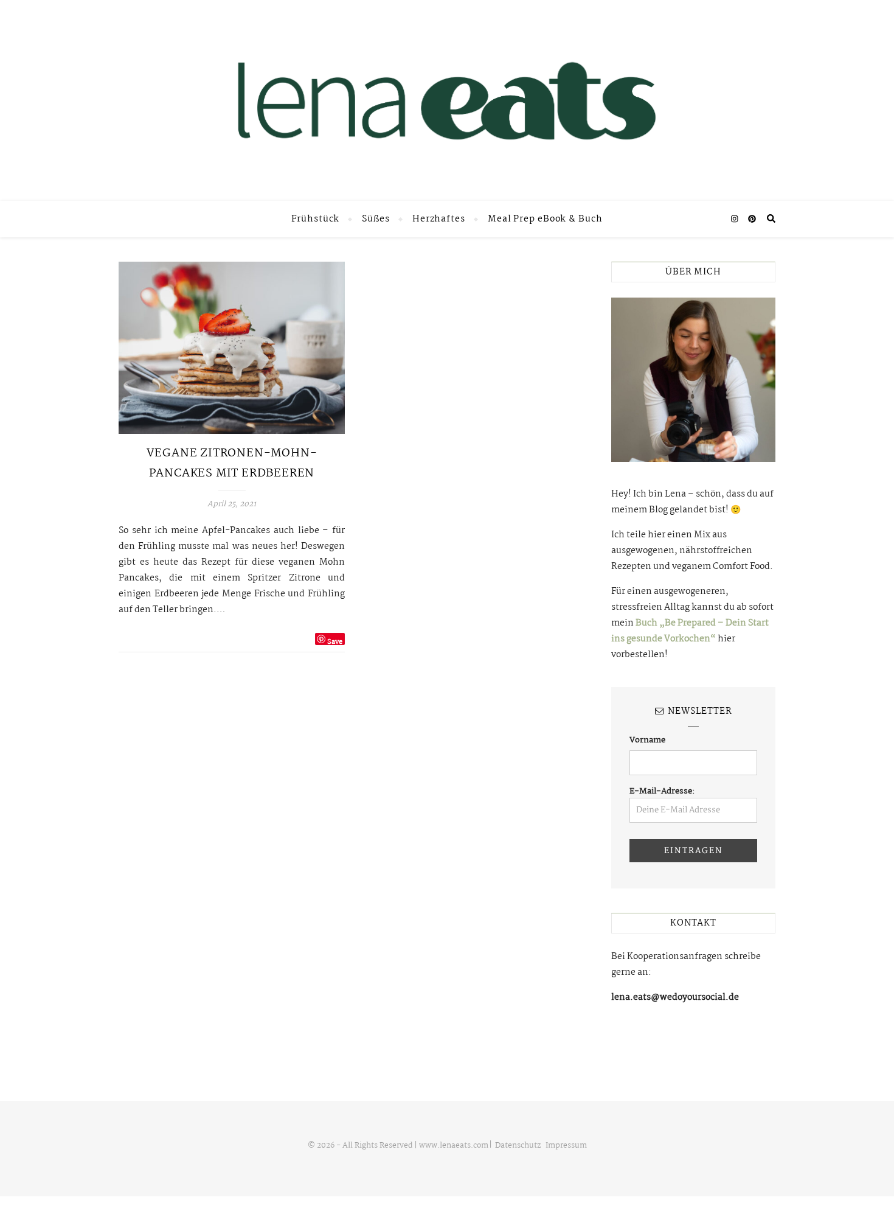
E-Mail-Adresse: (662, 791)
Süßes (376, 219)
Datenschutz (518, 1145)
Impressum (566, 1145)
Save (334, 641)
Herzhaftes (438, 219)
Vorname (647, 740)
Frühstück (315, 219)
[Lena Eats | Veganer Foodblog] (447, 100)
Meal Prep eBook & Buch (545, 219)
